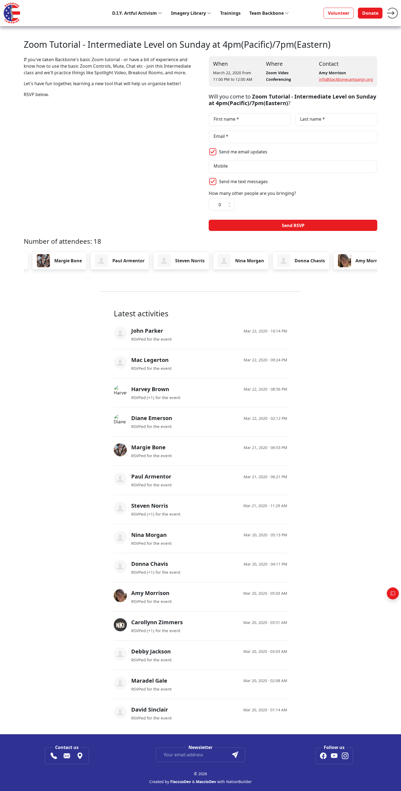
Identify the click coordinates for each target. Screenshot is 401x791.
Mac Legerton (150, 360)
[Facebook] (323, 757)
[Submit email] (235, 755)
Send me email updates (243, 152)
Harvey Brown (150, 389)
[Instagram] (345, 757)
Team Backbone (267, 13)
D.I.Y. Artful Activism (135, 13)
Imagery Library (189, 13)
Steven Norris (164, 261)
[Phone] (53, 757)
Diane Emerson (151, 418)
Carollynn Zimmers (157, 622)
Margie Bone (43, 261)
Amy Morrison (345, 261)
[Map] (80, 757)
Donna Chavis (285, 261)
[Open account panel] (393, 593)
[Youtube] (334, 757)
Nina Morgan (224, 261)
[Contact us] (66, 757)
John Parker (147, 330)
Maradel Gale (149, 680)
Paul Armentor (103, 261)
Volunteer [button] (338, 13)
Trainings (230, 13)
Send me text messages (243, 182)
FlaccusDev (180, 781)
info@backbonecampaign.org (346, 79)
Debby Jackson (151, 651)
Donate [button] (370, 13)
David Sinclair (149, 709)
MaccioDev (206, 781)
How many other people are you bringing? (252, 193)
